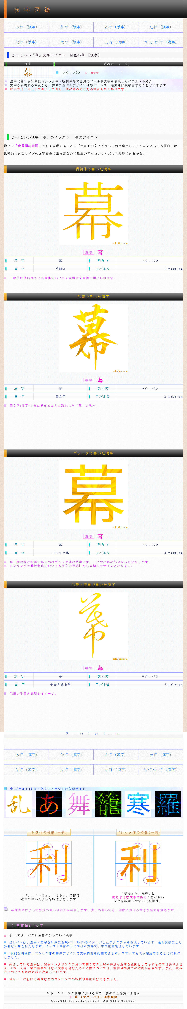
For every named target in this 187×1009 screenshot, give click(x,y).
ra (117, 733)
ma (81, 733)
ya (97, 733)
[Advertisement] (93, 110)
